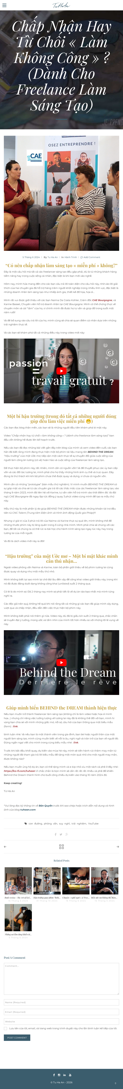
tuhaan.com (28, 809)
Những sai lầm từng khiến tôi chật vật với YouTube (27, 934)
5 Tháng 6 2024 (31, 257)
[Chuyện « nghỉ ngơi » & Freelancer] (76, 880)
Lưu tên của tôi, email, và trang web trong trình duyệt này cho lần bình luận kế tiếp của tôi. (63, 1028)
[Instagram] (59, 1075)
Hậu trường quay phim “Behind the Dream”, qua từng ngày (59, 897)
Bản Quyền (46, 805)
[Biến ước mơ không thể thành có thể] (104, 880)
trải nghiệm (79, 823)
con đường (35, 823)
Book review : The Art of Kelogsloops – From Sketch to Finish (31, 897)
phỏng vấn (50, 823)
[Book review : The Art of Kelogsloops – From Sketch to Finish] (18, 880)
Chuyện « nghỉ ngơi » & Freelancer (78, 897)
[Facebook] (54, 1075)
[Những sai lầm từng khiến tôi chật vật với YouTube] (18, 917)
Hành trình (71, 257)
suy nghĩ (64, 823)
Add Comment (92, 257)
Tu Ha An (53, 257)
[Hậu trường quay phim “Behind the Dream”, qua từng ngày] (47, 880)
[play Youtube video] (61, 371)
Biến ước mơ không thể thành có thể (107, 897)
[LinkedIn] (64, 1075)
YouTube (93, 823)
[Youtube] (69, 1075)
